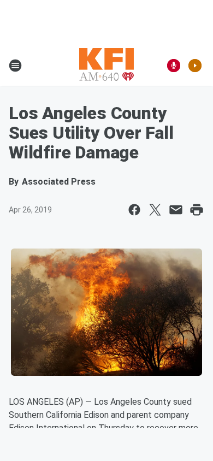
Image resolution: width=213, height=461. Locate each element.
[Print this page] (196, 209)
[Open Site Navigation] (15, 65)
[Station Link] (106, 65)
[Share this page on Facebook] (134, 209)
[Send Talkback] (173, 65)
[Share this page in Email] (176, 209)
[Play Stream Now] (195, 65)
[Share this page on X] (155, 209)
